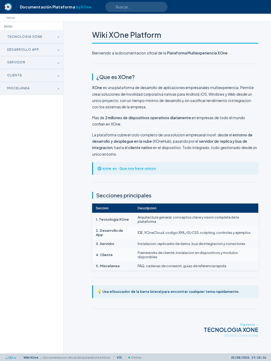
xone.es (109, 168)
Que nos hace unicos (137, 168)
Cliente (14, 75)
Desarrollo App (23, 50)
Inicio (11, 18)
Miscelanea (18, 88)
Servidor (16, 62)
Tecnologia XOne (24, 37)
